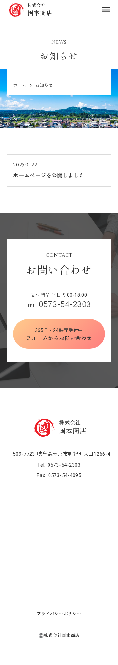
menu (106, 10)
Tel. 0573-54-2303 (59, 465)
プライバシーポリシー (59, 613)
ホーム (20, 85)
